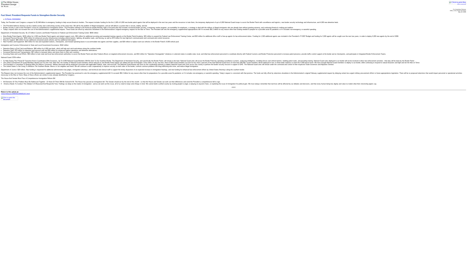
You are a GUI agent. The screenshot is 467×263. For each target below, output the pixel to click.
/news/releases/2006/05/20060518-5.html (15, 94)
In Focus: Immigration (13, 19)
